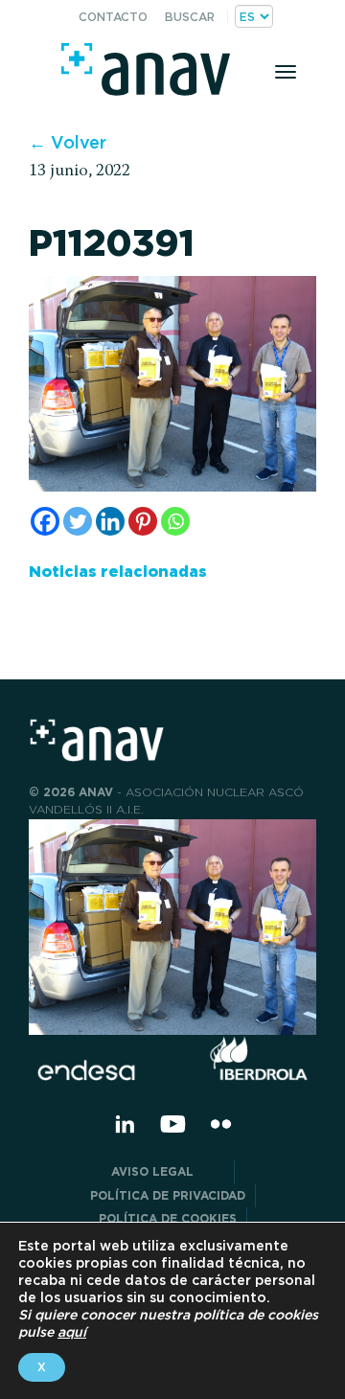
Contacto (113, 17)
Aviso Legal (167, 1171)
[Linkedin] (110, 521)
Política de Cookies (168, 1218)
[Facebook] (45, 521)
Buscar (190, 17)
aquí (72, 1332)
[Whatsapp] (175, 521)
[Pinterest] (142, 521)
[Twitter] (77, 521)
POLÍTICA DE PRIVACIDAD (167, 1195)
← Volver (67, 142)
